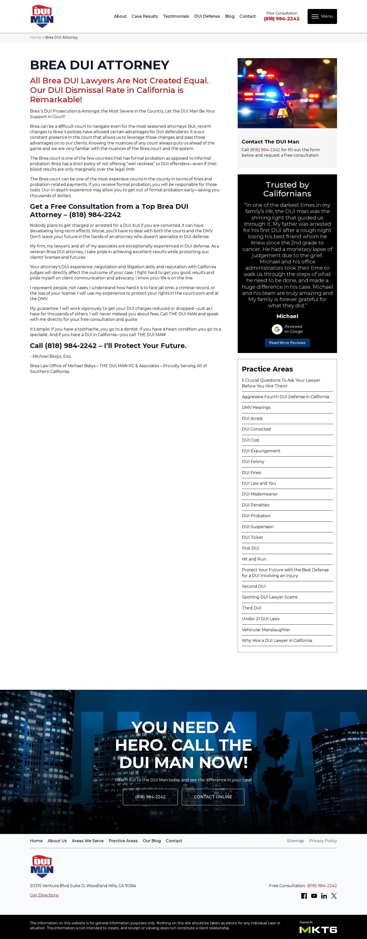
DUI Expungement (261, 451)
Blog (229, 16)
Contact (247, 16)
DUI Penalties (255, 505)
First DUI (250, 548)
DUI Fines (251, 472)
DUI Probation (256, 515)
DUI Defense (207, 16)
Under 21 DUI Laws (260, 618)
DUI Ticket (252, 537)
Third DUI (251, 608)
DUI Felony (253, 461)
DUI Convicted (256, 429)
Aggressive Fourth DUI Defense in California (285, 396)
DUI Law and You (259, 483)
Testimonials (176, 16)
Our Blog (152, 840)
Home (35, 37)
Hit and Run (254, 559)
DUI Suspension (258, 526)
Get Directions (44, 895)
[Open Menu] (322, 16)
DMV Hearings (256, 407)
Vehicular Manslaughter (266, 629)
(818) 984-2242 (282, 18)
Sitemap (295, 840)
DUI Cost (250, 440)
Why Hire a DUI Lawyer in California (277, 640)
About (120, 16)
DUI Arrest (252, 418)
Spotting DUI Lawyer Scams (269, 597)
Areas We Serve (88, 840)
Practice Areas (123, 840)
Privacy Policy (323, 840)
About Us (57, 840)
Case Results (145, 16)
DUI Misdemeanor (260, 494)
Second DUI (254, 586)
